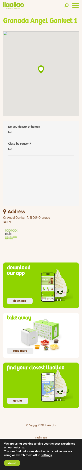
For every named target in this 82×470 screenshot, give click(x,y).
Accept (12, 463)
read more (20, 350)
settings (46, 455)
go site (17, 400)
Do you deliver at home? (24, 126)
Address (16, 212)
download (19, 301)
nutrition (41, 438)
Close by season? (19, 143)
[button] (41, 69)
